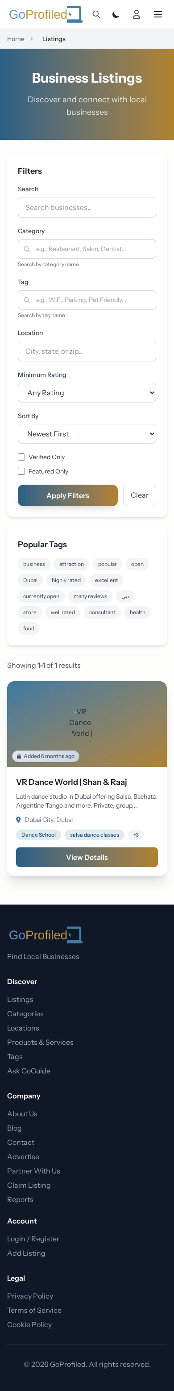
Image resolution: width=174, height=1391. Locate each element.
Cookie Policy (29, 1324)
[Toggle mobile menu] (158, 14)
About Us (22, 1113)
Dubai (30, 580)
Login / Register (33, 1238)
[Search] (96, 14)
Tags (15, 1056)
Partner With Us (33, 1170)
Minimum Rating (42, 375)
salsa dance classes (94, 834)
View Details (87, 857)
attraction (71, 564)
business (34, 564)
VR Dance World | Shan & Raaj (71, 782)
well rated (63, 612)
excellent (106, 580)
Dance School (38, 834)
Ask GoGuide (28, 1070)
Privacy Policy (30, 1295)
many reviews (90, 596)
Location (30, 333)
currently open (41, 596)
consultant (102, 612)
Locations (23, 1027)
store (30, 612)
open (137, 564)
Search (28, 189)
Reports (20, 1199)
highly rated (66, 580)
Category (31, 231)
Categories (25, 1013)
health (137, 612)
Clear (140, 494)
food (28, 628)
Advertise (23, 1156)
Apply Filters (67, 495)
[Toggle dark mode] (116, 14)
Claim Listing (29, 1185)
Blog (14, 1127)
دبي (125, 596)
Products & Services (40, 1042)
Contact (20, 1142)
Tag (23, 282)
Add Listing (26, 1253)
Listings (20, 999)
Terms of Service (34, 1310)
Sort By (28, 416)
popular (107, 564)
